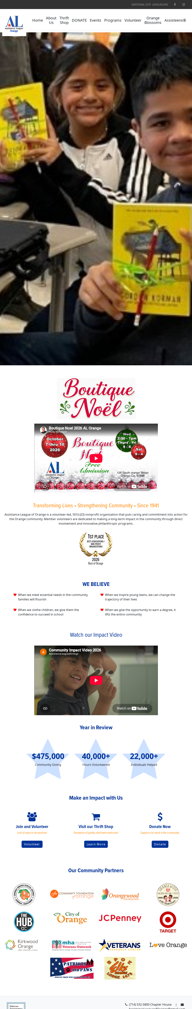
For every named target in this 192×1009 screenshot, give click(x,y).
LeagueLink (160, 4)
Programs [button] (113, 20)
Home (37, 20)
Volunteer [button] (132, 20)
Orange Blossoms (152, 20)
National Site (141, 4)
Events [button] (95, 20)
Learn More (96, 844)
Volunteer (32, 844)
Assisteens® (175, 20)
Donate (160, 844)
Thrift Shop (64, 20)
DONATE (79, 20)
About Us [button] (51, 20)
